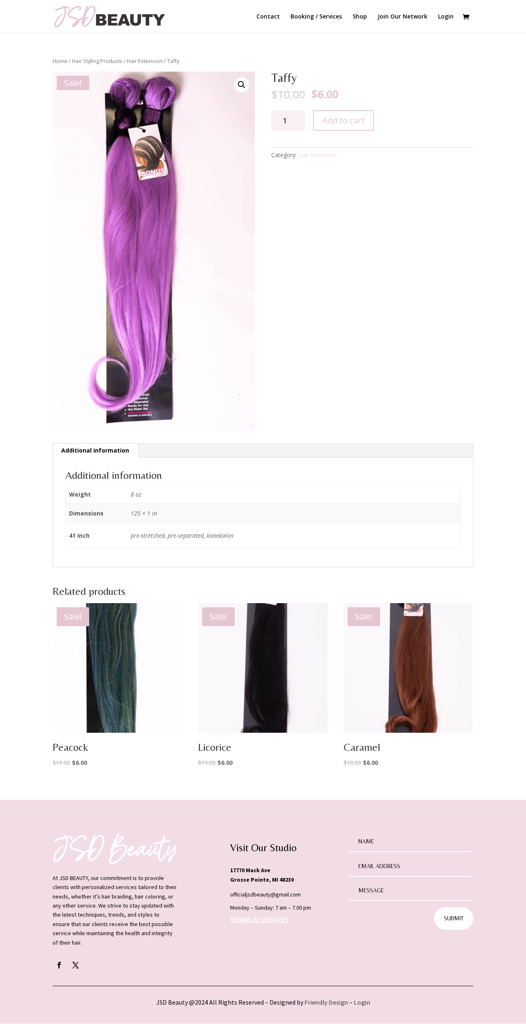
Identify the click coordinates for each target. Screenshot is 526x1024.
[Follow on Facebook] (59, 965)
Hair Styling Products (97, 61)
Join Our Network (402, 17)
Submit (454, 918)
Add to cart (343, 120)
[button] (241, 84)
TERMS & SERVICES (259, 920)
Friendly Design (326, 1002)
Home (60, 61)
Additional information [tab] (95, 450)
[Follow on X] (75, 965)
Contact (268, 17)
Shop (360, 17)
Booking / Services (316, 17)
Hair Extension (145, 61)
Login (446, 17)
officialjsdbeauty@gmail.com (265, 894)
